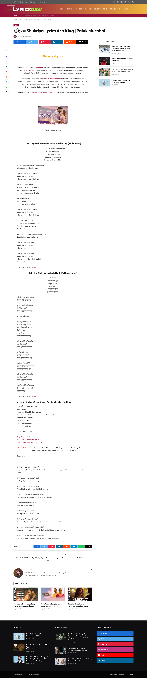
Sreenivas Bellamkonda (51, 78)
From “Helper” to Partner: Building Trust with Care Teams (80, 660)
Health (97, 9)
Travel (113, 9)
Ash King (39, 67)
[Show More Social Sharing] (91, 42)
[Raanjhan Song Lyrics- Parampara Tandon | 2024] (80, 594)
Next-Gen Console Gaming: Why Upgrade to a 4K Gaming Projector (37, 647)
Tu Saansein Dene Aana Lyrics (28, 440)
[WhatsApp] (6, 87)
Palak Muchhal (29, 70)
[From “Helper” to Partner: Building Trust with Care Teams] (60, 661)
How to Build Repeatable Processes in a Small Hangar (77, 649)
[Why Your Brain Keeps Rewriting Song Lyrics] (104, 61)
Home (62, 9)
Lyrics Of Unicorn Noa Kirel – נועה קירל (69, 558)
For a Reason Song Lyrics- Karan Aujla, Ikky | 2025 (39, 15)
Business (78, 9)
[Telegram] (6, 82)
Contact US (33, 2)
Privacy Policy (23, 2)
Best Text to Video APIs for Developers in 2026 (121, 81)
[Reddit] (6, 77)
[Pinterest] (6, 72)
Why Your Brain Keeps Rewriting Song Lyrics (122, 59)
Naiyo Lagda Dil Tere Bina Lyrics (29, 437)
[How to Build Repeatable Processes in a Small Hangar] (60, 650)
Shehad (21, 36)
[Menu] (15, 2)
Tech (105, 9)
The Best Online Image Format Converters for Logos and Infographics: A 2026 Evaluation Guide (79, 637)
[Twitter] (6, 61)
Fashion (88, 9)
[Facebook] (6, 56)
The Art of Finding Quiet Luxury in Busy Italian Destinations (122, 70)
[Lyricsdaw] (24, 9)
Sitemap (42, 2)
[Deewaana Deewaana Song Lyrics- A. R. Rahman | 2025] (26, 594)
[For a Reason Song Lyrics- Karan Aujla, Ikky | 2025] (53, 594)
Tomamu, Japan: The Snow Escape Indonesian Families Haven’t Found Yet (121, 48)
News (69, 9)
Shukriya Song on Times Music (42, 92)
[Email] (6, 92)
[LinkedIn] (6, 67)
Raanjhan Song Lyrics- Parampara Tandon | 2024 (78, 605)
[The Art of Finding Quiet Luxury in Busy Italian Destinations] (104, 72)
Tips (120, 9)
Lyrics (128, 9)
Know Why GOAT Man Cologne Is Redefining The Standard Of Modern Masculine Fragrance (37, 659)
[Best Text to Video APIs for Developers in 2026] (104, 82)
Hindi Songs (32, 267)
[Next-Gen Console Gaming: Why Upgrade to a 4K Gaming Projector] (19, 647)
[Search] (133, 2)
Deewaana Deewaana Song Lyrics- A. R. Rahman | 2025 (24, 605)
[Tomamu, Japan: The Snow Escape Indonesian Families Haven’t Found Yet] (104, 49)
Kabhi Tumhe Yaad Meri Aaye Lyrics (30, 442)
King (16, 25)
